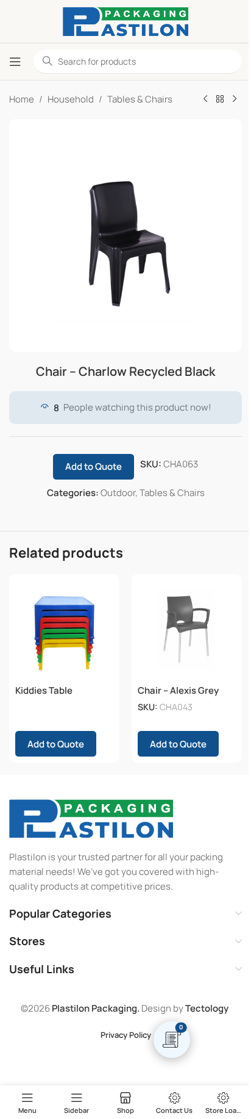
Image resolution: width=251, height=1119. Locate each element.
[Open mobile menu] (15, 61)
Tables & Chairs (139, 99)
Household (71, 99)
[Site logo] (125, 20)
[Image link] (91, 817)
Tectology (206, 1008)
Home (21, 99)
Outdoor (118, 492)
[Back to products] (220, 99)
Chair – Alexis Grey (178, 690)
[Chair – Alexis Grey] (187, 629)
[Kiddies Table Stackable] (64, 629)
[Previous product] (205, 99)
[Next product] (234, 99)
